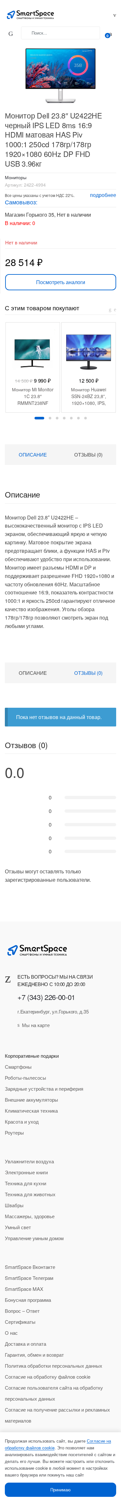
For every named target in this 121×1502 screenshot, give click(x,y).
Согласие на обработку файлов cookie (47, 1376)
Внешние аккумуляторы (31, 1099)
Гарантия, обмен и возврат (34, 1354)
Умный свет (18, 1227)
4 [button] (64, 418)
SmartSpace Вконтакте (30, 1266)
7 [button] (85, 418)
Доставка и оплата (25, 1343)
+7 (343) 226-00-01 (46, 997)
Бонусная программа (28, 1299)
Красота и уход (22, 1121)
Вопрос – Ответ (22, 1310)
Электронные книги (26, 1172)
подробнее (103, 195)
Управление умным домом (34, 1238)
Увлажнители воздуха (29, 1161)
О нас (11, 1332)
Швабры (14, 1205)
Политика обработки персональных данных (53, 1365)
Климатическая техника (31, 1110)
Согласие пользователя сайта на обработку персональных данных (54, 1393)
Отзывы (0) (88, 454)
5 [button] (71, 418)
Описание (33, 454)
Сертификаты (20, 1321)
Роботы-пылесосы (25, 1077)
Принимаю (60, 1490)
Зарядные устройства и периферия (44, 1088)
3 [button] (57, 418)
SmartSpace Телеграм (29, 1277)
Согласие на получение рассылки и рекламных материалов (57, 1415)
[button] (57, 73)
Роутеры (14, 1132)
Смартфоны (18, 1066)
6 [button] (78, 418)
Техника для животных (30, 1194)
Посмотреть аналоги (60, 282)
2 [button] (50, 418)
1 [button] (39, 418)
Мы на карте (36, 1025)
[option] (32, 367)
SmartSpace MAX (24, 1288)
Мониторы (15, 177)
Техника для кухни (25, 1183)
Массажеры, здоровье (30, 1216)
